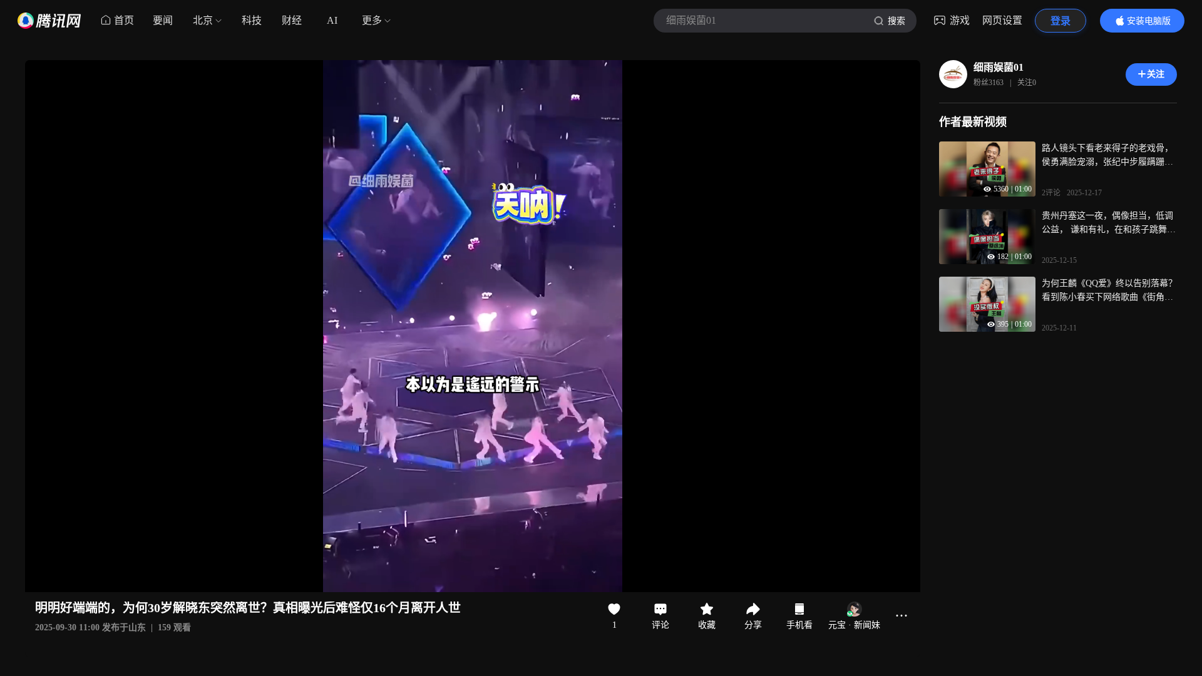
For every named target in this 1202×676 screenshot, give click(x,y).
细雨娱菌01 (998, 67)
